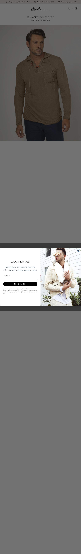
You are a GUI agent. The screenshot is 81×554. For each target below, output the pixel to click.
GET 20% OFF (20, 284)
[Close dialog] (79, 250)
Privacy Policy (33, 292)
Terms (4, 293)
